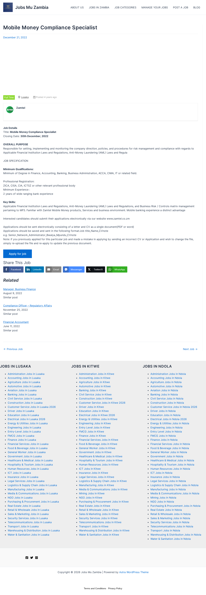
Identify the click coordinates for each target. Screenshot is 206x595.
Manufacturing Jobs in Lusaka (26, 489)
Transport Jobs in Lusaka (23, 526)
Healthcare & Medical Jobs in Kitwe (100, 456)
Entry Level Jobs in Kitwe (94, 427)
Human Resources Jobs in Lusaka (28, 468)
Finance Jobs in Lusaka (22, 439)
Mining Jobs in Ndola (163, 497)
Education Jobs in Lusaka (23, 415)
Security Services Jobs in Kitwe (98, 518)
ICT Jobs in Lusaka (19, 472)
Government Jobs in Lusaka (25, 456)
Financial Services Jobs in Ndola (170, 444)
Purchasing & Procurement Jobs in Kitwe (104, 501)
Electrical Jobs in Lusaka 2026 (26, 419)
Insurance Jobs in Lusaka (23, 477)
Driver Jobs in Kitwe (91, 406)
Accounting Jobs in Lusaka (24, 377)
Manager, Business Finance (19, 289)
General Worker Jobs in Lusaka (27, 452)
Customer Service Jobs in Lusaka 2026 (32, 406)
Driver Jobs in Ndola (163, 411)
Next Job (190, 349)
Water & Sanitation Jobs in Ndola (170, 538)
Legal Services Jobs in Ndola (168, 481)
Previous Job (13, 349)
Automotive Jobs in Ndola (166, 386)
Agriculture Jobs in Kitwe (94, 382)
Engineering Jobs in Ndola (166, 427)
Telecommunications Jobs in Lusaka (30, 522)
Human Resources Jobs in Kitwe (98, 464)
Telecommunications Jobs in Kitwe (100, 522)
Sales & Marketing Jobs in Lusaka (28, 514)
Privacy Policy (115, 588)
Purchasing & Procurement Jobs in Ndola (175, 505)
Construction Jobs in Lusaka (25, 402)
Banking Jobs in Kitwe (92, 390)
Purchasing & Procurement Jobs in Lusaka (33, 501)
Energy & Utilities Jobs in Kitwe (98, 419)
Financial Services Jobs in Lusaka (28, 444)
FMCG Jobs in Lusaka (21, 435)
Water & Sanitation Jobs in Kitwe (99, 534)
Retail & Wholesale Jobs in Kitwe (99, 509)
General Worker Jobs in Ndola (168, 452)
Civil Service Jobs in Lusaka (25, 398)
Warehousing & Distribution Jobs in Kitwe (104, 530)
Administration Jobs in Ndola (168, 373)
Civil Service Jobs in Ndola (166, 398)
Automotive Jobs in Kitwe (95, 386)
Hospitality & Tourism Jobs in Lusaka (30, 464)
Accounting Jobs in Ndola (166, 377)
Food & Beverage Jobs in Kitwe (98, 444)
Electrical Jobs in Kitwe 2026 (97, 415)
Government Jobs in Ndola (166, 456)
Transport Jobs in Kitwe (93, 526)
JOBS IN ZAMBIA (99, 7)
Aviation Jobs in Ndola (164, 390)
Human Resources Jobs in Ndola (170, 468)
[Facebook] (26, 557)
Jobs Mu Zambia (31, 7)
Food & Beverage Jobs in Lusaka (27, 448)
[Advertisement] (100, 67)
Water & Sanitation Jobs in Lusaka (28, 534)
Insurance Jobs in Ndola (165, 477)
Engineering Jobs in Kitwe (95, 423)
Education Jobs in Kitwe (94, 411)
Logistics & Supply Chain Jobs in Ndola (174, 485)
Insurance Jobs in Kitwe (93, 472)
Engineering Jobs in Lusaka (24, 427)
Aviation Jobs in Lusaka (22, 390)
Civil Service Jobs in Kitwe (95, 394)
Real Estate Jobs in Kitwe (94, 505)
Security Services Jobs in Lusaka (28, 518)
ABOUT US (77, 7)
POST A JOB (180, 7)
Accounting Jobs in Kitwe (94, 377)
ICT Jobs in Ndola (161, 472)
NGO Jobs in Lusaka (20, 497)
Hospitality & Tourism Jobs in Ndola (172, 464)
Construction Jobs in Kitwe (95, 398)
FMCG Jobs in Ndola (163, 435)
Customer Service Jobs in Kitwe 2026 (102, 402)
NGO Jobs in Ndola (162, 501)
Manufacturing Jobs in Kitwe (96, 485)
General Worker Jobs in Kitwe (97, 448)
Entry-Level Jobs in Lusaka (24, 431)
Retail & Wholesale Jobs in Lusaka (28, 509)
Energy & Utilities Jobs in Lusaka (28, 423)
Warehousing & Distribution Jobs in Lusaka (34, 530)
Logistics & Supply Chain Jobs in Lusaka (32, 485)
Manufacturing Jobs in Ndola (168, 489)
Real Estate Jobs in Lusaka (24, 505)
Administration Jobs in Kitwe (96, 373)
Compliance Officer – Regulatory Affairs (27, 305)
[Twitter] (31, 557)
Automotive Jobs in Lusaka (24, 386)
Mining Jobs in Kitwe (91, 493)
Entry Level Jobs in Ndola (166, 431)
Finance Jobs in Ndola (164, 439)
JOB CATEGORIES (125, 7)
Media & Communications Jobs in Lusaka (33, 493)
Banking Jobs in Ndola (164, 394)
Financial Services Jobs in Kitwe (98, 439)
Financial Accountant (16, 322)
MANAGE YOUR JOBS (154, 7)
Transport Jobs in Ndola (165, 530)
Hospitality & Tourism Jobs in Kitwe (100, 460)
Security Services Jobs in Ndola (169, 522)
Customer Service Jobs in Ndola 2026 (173, 406)
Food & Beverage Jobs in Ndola (169, 448)
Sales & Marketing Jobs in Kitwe (98, 514)
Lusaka (25, 97)
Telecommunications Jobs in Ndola (171, 526)
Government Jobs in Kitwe (95, 452)
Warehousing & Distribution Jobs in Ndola (175, 534)
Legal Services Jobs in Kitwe (96, 477)
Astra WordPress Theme (134, 572)
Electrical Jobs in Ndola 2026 (168, 419)
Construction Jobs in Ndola (167, 402)
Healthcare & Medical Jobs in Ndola (172, 460)
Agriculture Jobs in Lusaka (24, 382)
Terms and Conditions (95, 588)
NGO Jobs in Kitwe (90, 497)
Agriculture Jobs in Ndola (166, 382)
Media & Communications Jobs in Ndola (174, 493)
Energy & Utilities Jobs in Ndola (169, 423)
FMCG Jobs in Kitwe (91, 431)
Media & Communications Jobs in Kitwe (103, 489)
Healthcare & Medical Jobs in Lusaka (30, 460)
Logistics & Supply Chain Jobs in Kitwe (103, 481)
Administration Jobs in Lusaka (26, 373)
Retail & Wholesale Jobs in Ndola (170, 514)
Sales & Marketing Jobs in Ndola (170, 518)
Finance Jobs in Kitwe (92, 435)
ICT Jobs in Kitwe (90, 468)
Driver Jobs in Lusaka (21, 411)
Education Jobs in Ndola (165, 415)
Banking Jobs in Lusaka (22, 394)
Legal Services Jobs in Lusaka (26, 481)
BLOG (196, 7)
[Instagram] (36, 557)
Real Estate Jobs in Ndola (166, 509)
